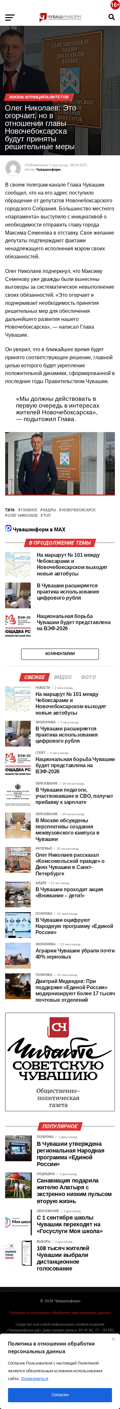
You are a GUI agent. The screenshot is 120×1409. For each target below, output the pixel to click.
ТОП (47, 516)
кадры (49, 510)
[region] (60, 1371)
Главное (29, 510)
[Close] (113, 1339)
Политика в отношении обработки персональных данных (60, 1313)
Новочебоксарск (78, 510)
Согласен (60, 1395)
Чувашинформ (48, 170)
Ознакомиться (34, 1378)
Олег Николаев (22, 516)
